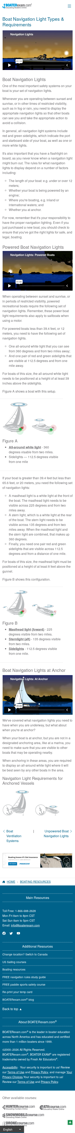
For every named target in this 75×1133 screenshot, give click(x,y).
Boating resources (13, 969)
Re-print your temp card (17, 992)
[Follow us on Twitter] (11, 933)
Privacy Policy (39, 1072)
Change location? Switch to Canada (25, 954)
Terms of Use (15, 1072)
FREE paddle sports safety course (23, 984)
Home (11, 882)
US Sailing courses (14, 962)
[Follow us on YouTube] (18, 933)
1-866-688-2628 (25, 911)
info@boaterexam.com (25, 925)
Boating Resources (35, 882)
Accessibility (10, 1067)
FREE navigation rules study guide (24, 977)
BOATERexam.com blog (18, 999)
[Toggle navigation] (69, 5)
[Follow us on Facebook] (4, 933)
